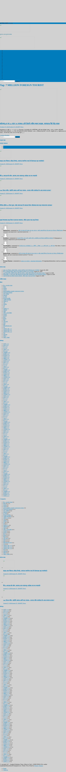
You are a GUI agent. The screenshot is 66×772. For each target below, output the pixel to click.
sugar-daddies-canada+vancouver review (13, 291)
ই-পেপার (5, 68)
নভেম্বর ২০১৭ (6, 495)
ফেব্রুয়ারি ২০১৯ (6, 474)
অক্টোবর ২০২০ (6, 445)
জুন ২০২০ (5, 451)
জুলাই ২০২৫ (5, 362)
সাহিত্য (4, 336)
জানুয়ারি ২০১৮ (6, 493)
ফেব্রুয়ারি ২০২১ (6, 439)
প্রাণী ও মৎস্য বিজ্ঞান (7, 75)
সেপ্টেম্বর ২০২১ (6, 429)
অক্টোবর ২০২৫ (6, 358)
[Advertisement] (33, 11)
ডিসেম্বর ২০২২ (6, 407)
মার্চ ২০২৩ (5, 403)
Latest (4, 146)
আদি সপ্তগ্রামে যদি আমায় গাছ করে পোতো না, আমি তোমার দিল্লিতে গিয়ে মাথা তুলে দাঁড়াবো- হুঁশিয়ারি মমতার (40, 230)
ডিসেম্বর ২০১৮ (6, 477)
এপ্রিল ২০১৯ (6, 471)
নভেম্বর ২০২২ (6, 409)
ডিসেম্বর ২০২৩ (6, 390)
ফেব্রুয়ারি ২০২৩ (6, 404)
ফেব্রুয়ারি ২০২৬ (6, 352)
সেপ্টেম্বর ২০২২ (6, 412)
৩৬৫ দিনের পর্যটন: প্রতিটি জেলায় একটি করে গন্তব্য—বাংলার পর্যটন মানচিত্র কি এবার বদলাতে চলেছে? (25, 190)
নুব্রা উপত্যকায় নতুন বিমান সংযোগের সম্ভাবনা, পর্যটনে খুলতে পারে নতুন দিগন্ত (19, 220)
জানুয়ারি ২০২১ (6, 440)
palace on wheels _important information (31, 261)
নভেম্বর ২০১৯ (6, 461)
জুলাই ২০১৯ (5, 467)
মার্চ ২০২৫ (5, 368)
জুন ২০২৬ (5, 346)
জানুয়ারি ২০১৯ (6, 475)
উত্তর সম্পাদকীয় (6, 69)
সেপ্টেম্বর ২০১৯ (6, 464)
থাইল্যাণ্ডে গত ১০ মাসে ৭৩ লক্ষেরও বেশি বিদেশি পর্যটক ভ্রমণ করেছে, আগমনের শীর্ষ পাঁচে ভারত (29, 123)
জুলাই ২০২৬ (5, 345)
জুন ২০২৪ (5, 381)
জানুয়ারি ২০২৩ (6, 406)
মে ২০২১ (5, 435)
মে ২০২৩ (5, 400)
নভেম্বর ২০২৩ (6, 391)
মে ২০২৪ (5, 383)
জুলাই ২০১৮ (5, 484)
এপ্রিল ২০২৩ (6, 401)
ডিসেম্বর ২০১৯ (6, 459)
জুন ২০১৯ (5, 468)
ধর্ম (3, 74)
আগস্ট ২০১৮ (6, 482)
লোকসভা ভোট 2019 (7, 76)
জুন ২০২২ (5, 416)
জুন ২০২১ (5, 433)
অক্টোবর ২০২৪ (6, 375)
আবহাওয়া (5, 66)
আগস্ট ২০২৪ (6, 378)
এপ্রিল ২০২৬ (6, 349)
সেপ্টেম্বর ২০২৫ (6, 359)
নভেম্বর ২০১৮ (6, 478)
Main (4, 286)
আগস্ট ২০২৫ (6, 361)
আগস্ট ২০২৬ (6, 344)
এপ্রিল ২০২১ (6, 436)
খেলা (4, 59)
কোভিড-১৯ (5, 301)
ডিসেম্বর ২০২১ (6, 425)
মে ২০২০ (5, 452)
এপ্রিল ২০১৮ (6, 488)
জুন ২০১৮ (5, 485)
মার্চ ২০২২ (5, 420)
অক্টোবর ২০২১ (6, 427)
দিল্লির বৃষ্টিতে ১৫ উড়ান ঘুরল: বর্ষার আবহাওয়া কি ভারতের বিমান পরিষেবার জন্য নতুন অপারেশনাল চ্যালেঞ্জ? (26, 205)
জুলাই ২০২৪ (5, 380)
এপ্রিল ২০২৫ (6, 367)
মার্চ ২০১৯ (5, 472)
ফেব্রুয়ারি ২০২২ (6, 422)
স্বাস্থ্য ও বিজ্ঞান (6, 61)
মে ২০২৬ (5, 348)
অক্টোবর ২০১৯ (6, 462)
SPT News (20, 127)
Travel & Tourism (7, 78)
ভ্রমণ (4, 63)
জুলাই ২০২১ (5, 432)
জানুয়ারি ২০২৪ (6, 388)
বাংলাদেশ (5, 56)
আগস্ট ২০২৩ (6, 396)
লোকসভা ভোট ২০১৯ (7, 328)
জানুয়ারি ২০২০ (6, 458)
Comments (6, 148)
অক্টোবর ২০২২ (6, 410)
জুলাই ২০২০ (5, 449)
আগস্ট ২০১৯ (6, 465)
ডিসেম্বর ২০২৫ (6, 355)
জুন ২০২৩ (5, 399)
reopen (5, 288)
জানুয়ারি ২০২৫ (6, 371)
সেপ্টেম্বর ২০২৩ (6, 394)
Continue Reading (4, 135)
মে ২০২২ (5, 417)
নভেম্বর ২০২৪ (6, 374)
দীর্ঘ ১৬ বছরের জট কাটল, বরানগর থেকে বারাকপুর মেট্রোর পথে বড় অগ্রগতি (18, 175)
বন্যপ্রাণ (5, 65)
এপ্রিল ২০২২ (6, 419)
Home (4, 768)
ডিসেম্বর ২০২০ (6, 442)
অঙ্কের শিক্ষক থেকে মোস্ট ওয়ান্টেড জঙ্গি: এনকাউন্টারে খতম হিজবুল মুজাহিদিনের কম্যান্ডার (35, 238)
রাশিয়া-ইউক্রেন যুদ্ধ (7, 326)
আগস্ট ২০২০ (6, 448)
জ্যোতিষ (5, 304)
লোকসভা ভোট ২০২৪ (7, 331)
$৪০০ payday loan (7, 285)
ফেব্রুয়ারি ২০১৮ (6, 491)
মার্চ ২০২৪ (5, 385)
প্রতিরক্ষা (5, 310)
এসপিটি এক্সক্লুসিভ (7, 50)
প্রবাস (4, 72)
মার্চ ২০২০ (5, 455)
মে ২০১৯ (5, 469)
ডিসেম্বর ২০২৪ (6, 372)
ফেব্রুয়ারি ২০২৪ (6, 387)
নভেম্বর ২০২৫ (6, 357)
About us (5, 770)
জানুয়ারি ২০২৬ (6, 354)
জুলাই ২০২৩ (5, 397)
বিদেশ (4, 53)
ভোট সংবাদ (5, 321)
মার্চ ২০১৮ (5, 490)
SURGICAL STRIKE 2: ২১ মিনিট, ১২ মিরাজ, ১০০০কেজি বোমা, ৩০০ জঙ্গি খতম (37, 245)
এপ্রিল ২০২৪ (6, 384)
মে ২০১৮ (5, 487)
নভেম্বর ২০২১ (6, 426)
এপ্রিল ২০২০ (6, 454)
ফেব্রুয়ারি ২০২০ (6, 456)
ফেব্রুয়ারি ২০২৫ (6, 370)
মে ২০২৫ (5, 365)
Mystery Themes (38, 765)
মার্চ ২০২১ (5, 438)
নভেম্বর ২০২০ (6, 443)
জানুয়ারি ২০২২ (6, 423)
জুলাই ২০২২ (5, 414)
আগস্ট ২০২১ (6, 430)
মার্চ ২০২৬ (5, 351)
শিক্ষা (4, 333)
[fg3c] (17, 48)
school (5, 289)
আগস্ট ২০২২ (6, 413)
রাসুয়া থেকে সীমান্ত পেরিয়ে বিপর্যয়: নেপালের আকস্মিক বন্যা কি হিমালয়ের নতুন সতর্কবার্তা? (22, 161)
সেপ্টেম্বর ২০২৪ (6, 377)
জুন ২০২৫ (5, 364)
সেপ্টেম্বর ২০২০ (6, 446)
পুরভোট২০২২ (6, 308)
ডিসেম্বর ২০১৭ (6, 494)
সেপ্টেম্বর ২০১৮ (6, 481)
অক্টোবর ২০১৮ (6, 480)
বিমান (4, 320)
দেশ (4, 52)
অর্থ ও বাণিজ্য (6, 71)
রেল (4, 58)
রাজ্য (4, 55)
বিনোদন (4, 62)
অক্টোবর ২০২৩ (6, 393)
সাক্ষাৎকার (5, 334)
